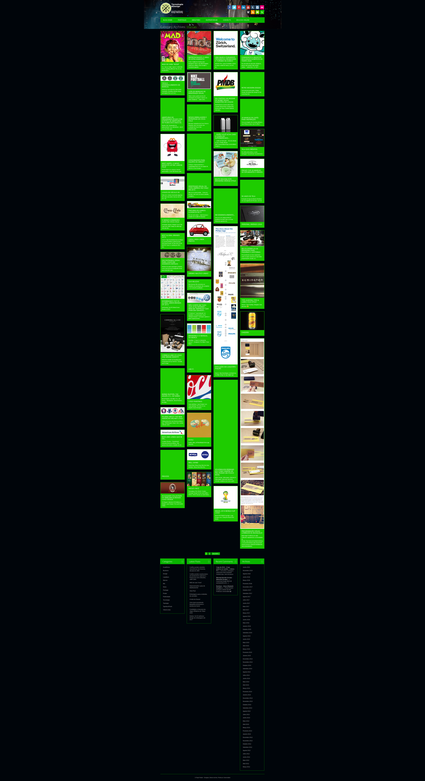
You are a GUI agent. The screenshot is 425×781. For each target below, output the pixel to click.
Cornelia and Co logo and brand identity (172, 356)
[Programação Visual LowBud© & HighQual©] (252, 528)
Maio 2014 (246, 682)
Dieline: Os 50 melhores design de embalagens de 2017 (197, 617)
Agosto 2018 (246, 574)
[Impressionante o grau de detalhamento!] (199, 54)
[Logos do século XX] (172, 189)
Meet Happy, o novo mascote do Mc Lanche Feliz (172, 165)
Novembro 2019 (248, 570)
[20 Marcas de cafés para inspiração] (252, 115)
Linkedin (243, 7)
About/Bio (196, 20)
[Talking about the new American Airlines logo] (172, 414)
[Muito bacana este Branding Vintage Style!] (226, 176)
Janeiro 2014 (247, 695)
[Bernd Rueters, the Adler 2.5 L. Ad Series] (172, 391)
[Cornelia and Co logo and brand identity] (172, 352)
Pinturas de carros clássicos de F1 (197, 211)
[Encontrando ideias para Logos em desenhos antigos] (172, 257)
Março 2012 (246, 767)
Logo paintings (195, 401)
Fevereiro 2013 (247, 731)
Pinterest (239, 7)
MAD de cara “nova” (170, 64)
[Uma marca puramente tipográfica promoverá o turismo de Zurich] (226, 54)
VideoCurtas (167, 610)
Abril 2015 (246, 646)
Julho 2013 (246, 714)
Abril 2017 (246, 610)
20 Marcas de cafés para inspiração (250, 119)
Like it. (191, 369)
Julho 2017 (246, 600)
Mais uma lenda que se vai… (172, 438)
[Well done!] (199, 460)
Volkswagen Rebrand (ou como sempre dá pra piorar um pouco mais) (224, 472)
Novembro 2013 (248, 701)
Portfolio (182, 20)
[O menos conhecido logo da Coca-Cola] (172, 217)
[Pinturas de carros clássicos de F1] (199, 207)
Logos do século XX (171, 192)
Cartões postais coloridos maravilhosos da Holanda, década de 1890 (197, 569)
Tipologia (166, 603)
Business (166, 570)
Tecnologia (166, 600)
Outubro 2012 (247, 744)
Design (165, 574)
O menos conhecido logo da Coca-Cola (171, 221)
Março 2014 (246, 688)
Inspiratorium (211, 20)
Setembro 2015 (247, 632)
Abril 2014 (246, 685)
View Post (193, 591)
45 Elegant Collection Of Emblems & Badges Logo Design (172, 497)
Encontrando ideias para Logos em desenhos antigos (171, 262)
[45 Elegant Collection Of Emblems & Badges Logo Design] (172, 493)
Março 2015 (246, 649)
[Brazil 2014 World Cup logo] (226, 508)
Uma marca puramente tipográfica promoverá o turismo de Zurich (225, 59)
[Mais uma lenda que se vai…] (172, 434)
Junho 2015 (246, 639)
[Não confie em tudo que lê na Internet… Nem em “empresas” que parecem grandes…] (199, 302)
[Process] (172, 473)
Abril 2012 (246, 763)
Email (257, 12)
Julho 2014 (246, 675)
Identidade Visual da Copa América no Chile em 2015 (198, 188)
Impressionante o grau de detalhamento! (198, 58)
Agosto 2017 (246, 596)
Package (165, 590)
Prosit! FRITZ (193, 488)
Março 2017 (246, 613)
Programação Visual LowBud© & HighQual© (252, 532)
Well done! (193, 462)
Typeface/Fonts (167, 606)
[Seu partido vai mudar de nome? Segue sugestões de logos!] (226, 95)
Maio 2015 (246, 642)
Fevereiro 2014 (247, 691)
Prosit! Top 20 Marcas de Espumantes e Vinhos (252, 171)
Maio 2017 (246, 606)
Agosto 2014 (246, 672)
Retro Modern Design (251, 88)
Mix (164, 583)
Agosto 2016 (246, 616)
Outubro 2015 (247, 629)
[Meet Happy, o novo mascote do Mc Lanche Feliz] (172, 160)
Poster (165, 593)
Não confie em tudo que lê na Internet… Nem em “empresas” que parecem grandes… (198, 307)
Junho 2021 (246, 567)
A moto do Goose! (195, 599)
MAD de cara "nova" (196, 582)
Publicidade (166, 596)
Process (165, 476)
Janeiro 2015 (247, 655)
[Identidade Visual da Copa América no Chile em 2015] (199, 183)
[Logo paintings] (199, 398)
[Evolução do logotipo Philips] (226, 364)
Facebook (230, 7)
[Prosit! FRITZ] (199, 485)
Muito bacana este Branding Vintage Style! (225, 180)
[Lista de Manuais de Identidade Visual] (199, 88)
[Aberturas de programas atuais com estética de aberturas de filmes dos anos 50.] (172, 114)
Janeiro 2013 (247, 734)
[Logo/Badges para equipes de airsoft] (199, 157)
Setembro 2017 (247, 593)
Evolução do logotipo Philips (225, 368)
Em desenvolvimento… (225, 215)
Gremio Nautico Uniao (198, 273)
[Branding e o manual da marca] (199, 333)
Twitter (234, 7)
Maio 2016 (246, 623)
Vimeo (248, 12)
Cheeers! (245, 332)
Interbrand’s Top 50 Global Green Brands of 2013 (171, 303)
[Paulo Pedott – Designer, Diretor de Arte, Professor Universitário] (175, 13)
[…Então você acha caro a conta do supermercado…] (226, 131)
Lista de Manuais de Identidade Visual (197, 92)
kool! (190, 440)
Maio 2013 (246, 721)
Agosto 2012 (246, 750)
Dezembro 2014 (248, 659)
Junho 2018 (246, 577)
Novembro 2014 (248, 662)
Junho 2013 (246, 718)
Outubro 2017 (247, 590)
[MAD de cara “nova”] (172, 61)
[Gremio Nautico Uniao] (199, 270)
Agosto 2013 (246, 711)
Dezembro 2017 (248, 587)
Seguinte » (215, 554)
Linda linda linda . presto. (196, 240)
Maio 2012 (246, 760)
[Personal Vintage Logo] (252, 221)
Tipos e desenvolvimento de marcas (171, 85)
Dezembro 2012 (248, 737)
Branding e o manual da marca (198, 337)
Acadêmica (166, 567)
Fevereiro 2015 (247, 652)
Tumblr (253, 7)
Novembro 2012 (248, 741)
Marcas (165, 580)
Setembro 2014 (247, 668)
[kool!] (199, 437)
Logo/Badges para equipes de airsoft (196, 161)
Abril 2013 (246, 724)
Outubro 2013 (247, 704)
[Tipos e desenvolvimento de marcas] (172, 80)
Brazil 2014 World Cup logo (225, 512)
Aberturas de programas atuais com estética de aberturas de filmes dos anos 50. (172, 120)
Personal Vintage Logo (252, 224)
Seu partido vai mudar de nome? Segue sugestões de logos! (225, 100)
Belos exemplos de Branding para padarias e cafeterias (251, 250)
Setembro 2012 (247, 747)
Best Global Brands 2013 (171, 236)
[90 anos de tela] (252, 193)
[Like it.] (199, 366)
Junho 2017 (246, 603)
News (164, 587)
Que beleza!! (193, 281)
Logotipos (166, 577)
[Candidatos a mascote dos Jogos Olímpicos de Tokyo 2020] (252, 54)
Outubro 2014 (247, 665)
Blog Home (167, 20)
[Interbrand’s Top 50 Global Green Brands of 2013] (172, 298)
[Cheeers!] (252, 329)
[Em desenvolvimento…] (226, 212)
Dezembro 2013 (248, 698)
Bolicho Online (242, 20)
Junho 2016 (246, 619)
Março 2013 (246, 727)
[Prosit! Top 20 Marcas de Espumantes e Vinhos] (252, 167)
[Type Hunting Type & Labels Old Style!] (252, 297)
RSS (253, 12)
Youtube (248, 7)
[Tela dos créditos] (252, 146)
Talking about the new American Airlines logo (172, 418)
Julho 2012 (246, 754)
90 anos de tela (248, 196)
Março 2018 (246, 580)
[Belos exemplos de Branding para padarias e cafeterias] (252, 246)
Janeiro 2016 (247, 626)
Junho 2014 (246, 678)
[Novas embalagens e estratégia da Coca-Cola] (199, 114)
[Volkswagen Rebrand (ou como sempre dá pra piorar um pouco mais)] (226, 466)
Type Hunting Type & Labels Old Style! (250, 301)
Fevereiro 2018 (247, 583)
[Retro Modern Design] (252, 85)
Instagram (257, 7)
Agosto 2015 (246, 636)
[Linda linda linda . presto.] (199, 236)
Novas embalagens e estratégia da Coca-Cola (197, 119)
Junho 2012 (246, 757)
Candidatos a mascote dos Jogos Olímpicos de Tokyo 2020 (252, 59)
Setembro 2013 (247, 708)
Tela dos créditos (249, 149)
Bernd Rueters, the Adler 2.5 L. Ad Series (171, 395)
